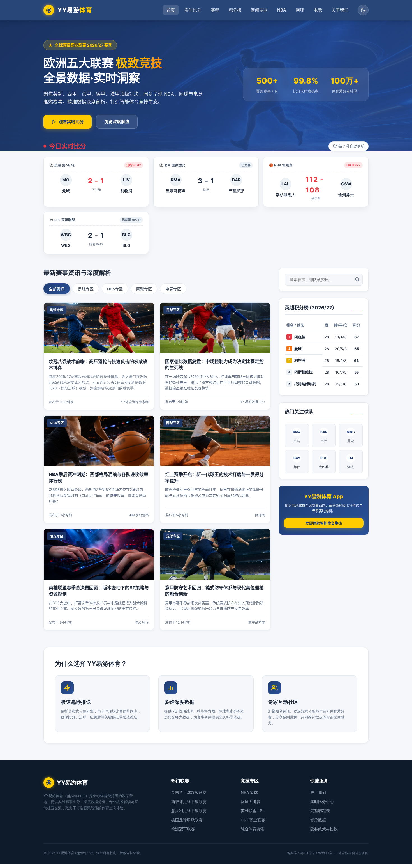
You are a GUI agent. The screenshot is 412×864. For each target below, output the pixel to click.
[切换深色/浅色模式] (363, 10)
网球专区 (144, 289)
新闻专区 (259, 10)
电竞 (318, 10)
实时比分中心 (322, 801)
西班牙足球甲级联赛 (189, 801)
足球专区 (86, 289)
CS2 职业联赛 (253, 819)
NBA (281, 10)
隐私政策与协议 (324, 828)
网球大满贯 (250, 801)
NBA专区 (115, 289)
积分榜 (235, 10)
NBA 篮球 (249, 792)
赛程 (215, 10)
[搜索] (357, 279)
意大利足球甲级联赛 (189, 810)
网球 (300, 10)
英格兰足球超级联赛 (189, 792)
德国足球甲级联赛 (187, 819)
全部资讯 (56, 289)
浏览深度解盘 (116, 121)
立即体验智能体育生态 (323, 523)
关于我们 (340, 10)
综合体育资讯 (252, 828)
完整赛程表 (320, 810)
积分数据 (318, 819)
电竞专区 (173, 289)
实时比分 (192, 10)
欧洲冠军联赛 (183, 828)
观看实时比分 (71, 121)
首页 (170, 10)
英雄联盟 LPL (253, 810)
